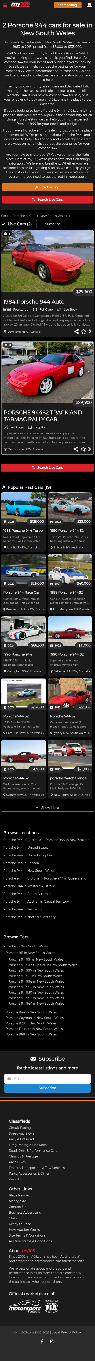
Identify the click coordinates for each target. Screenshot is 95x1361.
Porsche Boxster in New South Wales (34, 1029)
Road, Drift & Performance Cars (33, 1151)
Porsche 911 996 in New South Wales (36, 981)
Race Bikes (17, 1162)
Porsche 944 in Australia (22, 840)
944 (32, 216)
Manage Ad (17, 1201)
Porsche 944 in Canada (21, 863)
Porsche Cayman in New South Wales (35, 1018)
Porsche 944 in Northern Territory (29, 917)
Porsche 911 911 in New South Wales (35, 976)
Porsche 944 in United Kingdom (28, 855)
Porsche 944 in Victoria (21, 878)
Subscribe (52, 224)
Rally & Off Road (21, 1139)
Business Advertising (25, 1213)
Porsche (18, 216)
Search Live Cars (49, 200)
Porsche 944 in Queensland (65, 878)
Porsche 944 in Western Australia (29, 886)
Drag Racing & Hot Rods (28, 1145)
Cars (4, 216)
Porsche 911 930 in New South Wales (36, 992)
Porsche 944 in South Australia (27, 894)
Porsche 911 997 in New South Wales (36, 970)
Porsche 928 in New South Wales (31, 1023)
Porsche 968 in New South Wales (31, 1034)
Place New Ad (19, 1195)
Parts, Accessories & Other (29, 1174)
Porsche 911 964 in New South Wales (36, 1003)
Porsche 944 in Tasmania (22, 909)
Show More (49, 808)
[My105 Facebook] (42, 1341)
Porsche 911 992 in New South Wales (36, 998)
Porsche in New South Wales (25, 946)
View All (15, 1179)
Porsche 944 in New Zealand (67, 840)
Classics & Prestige (23, 1156)
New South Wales (53, 216)
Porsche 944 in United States (25, 848)
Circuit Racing (20, 1128)
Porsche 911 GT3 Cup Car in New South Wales (42, 965)
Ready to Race (20, 1224)
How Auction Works (24, 1230)
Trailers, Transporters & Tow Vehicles (37, 1168)
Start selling (67, 5)
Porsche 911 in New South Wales (30, 953)
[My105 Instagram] (53, 1341)
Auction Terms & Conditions (30, 1241)
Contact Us (17, 1207)
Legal (56, 1332)
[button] (47, 261)
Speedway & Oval (22, 1133)
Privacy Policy (71, 1332)
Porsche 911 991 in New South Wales (35, 959)
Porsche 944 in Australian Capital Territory (36, 902)
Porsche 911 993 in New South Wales (36, 987)
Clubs (13, 1218)
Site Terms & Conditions (27, 1235)
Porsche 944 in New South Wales (29, 871)
